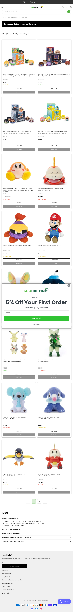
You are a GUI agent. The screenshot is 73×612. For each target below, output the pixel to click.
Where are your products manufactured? (16, 537)
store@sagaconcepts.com (41, 559)
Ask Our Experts (14, 566)
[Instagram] (41, 608)
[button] (21, 33)
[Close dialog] (69, 285)
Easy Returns (6, 577)
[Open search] (68, 11)
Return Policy (6, 586)
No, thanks (36, 324)
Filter (3, 34)
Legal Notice (6, 593)
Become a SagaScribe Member (12, 580)
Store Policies (6, 573)
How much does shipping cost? (13, 541)
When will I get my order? (11, 533)
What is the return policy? (11, 518)
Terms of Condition (8, 590)
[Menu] (2, 6)
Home (4, 17)
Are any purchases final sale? (12, 529)
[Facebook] (36, 608)
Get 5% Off (36, 318)
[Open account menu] (63, 7)
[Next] (45, 501)
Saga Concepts (33, 600)
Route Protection (7, 583)
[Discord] (32, 608)
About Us (5, 570)
